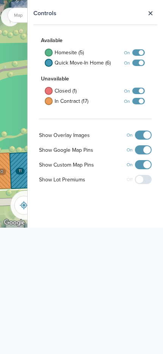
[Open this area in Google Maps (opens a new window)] (14, 223)
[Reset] (23, 205)
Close (150, 13)
